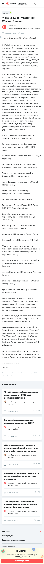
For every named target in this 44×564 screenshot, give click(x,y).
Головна (4, 373)
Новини (14, 373)
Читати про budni (22, 561)
